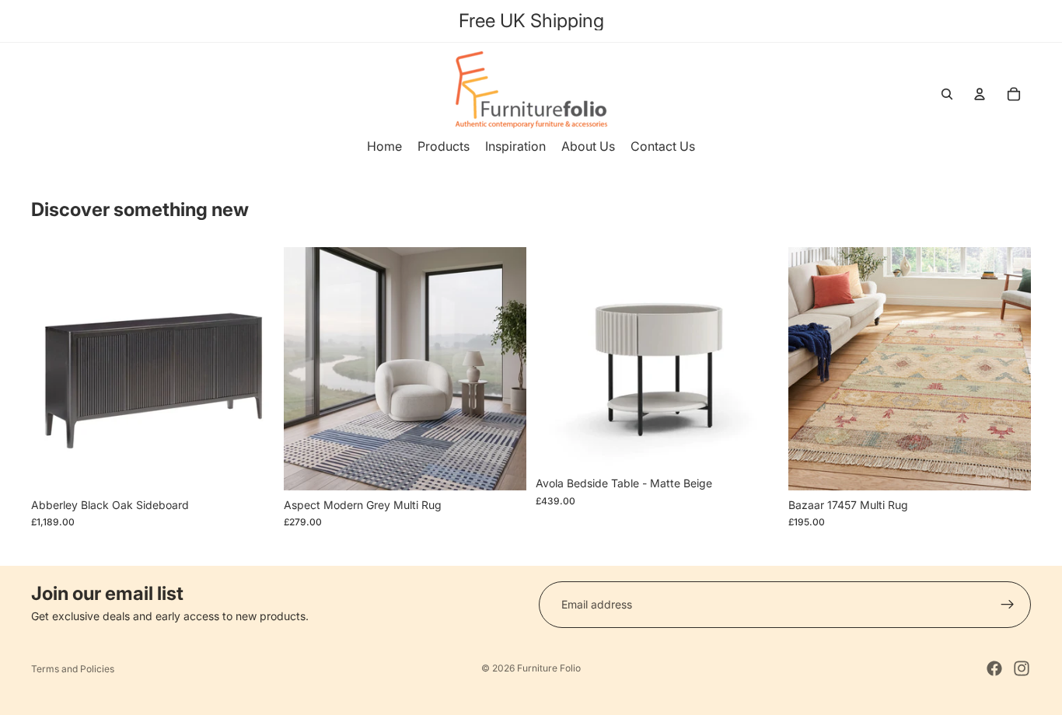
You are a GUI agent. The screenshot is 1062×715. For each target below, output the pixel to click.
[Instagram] (1021, 668)
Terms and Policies (72, 669)
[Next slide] (251, 368)
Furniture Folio (549, 668)
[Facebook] (994, 668)
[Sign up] (1007, 604)
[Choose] (502, 466)
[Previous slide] (54, 368)
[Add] (250, 466)
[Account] (979, 94)
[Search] (947, 94)
